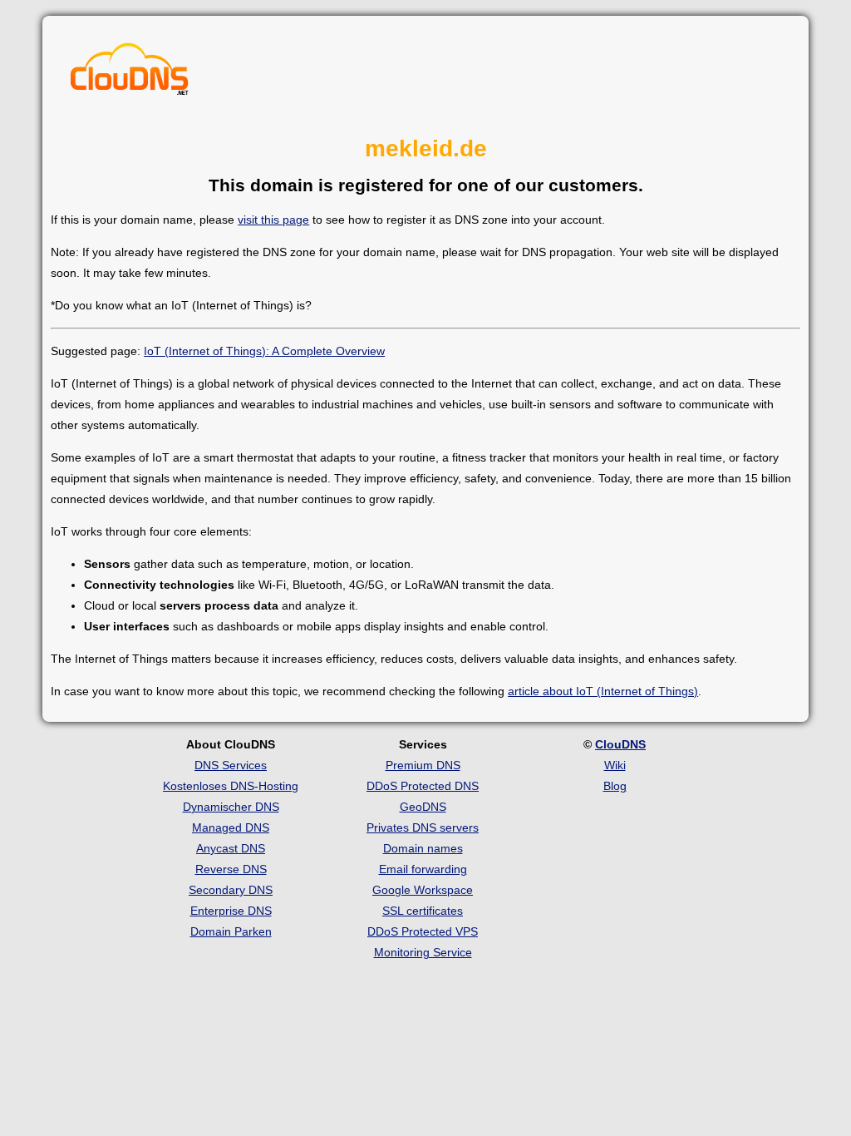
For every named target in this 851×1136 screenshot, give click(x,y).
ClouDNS (620, 744)
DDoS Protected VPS (422, 931)
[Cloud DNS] (129, 73)
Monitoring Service (423, 952)
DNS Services (230, 765)
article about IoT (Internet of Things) (603, 691)
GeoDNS (423, 806)
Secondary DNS (231, 889)
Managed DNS (230, 827)
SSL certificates (422, 910)
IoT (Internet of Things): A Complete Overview (264, 351)
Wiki (615, 765)
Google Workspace (422, 889)
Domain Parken (231, 931)
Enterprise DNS (231, 910)
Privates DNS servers (422, 827)
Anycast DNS (230, 848)
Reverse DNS (231, 869)
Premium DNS (423, 765)
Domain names (423, 848)
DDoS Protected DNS (422, 786)
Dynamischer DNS (231, 806)
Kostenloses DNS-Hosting (230, 786)
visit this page (273, 219)
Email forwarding (423, 869)
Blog (615, 786)
